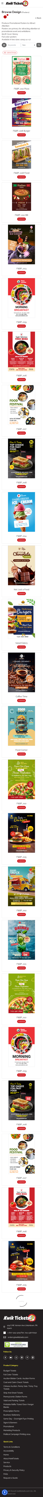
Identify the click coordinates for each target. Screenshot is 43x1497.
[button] (4, 1492)
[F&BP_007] (21, 405)
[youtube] (11, 1357)
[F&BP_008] (21, 458)
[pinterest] (27, 1357)
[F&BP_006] (21, 351)
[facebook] (5, 1357)
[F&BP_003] (21, 244)
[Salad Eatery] (21, 619)
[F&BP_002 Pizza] (21, 70)
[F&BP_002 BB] (21, 196)
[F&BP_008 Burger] (21, 112)
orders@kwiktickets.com (18, 1337)
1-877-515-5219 (22, 1333)
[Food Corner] (21, 726)
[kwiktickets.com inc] (16, 3)
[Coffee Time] (21, 672)
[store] (33, 1357)
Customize (21, 93)
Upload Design (11, 52)
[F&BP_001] (21, 940)
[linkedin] (21, 1357)
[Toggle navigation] (2, 3)
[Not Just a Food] (21, 565)
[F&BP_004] (21, 512)
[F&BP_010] (21, 779)
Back (39, 18)
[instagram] (16, 1357)
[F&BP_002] (21, 886)
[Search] (38, 45)
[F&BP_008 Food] (21, 154)
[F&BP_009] (21, 298)
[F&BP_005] (21, 833)
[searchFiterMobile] (4, 45)
